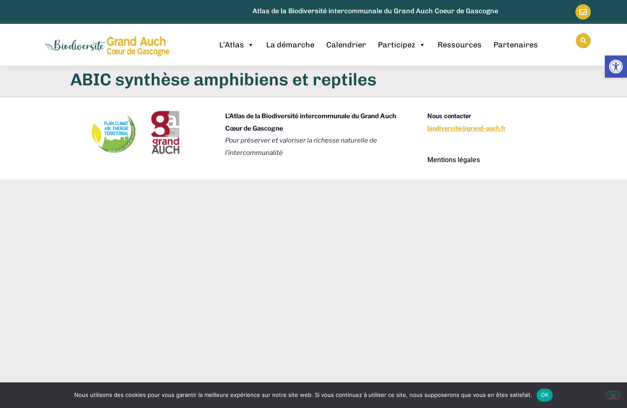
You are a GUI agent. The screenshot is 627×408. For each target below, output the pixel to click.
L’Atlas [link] (231, 45)
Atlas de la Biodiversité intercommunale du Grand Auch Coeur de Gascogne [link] (375, 11)
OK (545, 394)
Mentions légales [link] (453, 160)
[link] (616, 66)
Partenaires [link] (515, 45)
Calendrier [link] (346, 45)
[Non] (613, 395)
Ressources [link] (460, 45)
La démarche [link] (290, 45)
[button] (583, 40)
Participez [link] (396, 45)
